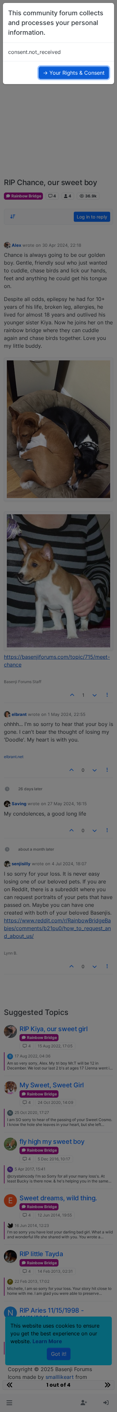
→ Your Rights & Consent (74, 72)
